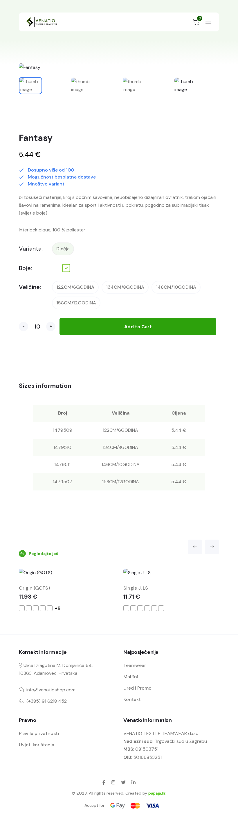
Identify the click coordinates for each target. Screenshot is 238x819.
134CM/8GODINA (125, 287)
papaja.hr (156, 793)
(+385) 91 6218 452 (46, 701)
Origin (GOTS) (34, 588)
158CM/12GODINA (76, 303)
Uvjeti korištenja (36, 745)
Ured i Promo (137, 688)
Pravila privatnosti (39, 733)
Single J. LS (135, 588)
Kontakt (132, 699)
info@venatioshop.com (50, 690)
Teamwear (134, 665)
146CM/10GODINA (176, 287)
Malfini (130, 677)
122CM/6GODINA (75, 287)
